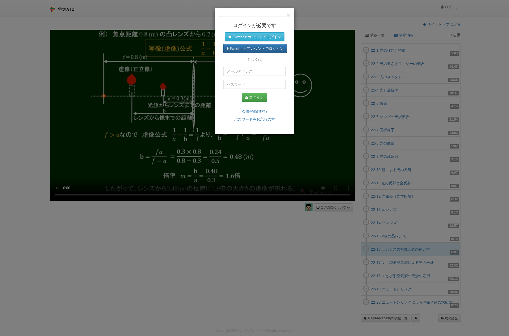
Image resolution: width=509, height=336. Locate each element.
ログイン (256, 97)
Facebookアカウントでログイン (256, 48)
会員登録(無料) (254, 111)
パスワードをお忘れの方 (254, 119)
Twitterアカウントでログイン (256, 37)
